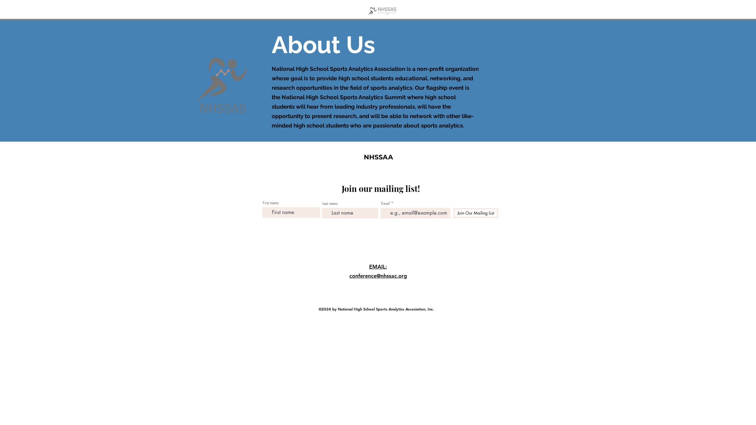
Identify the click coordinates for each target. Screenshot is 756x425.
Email (385, 203)
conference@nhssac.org (378, 275)
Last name (330, 203)
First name (271, 203)
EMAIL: (378, 266)
